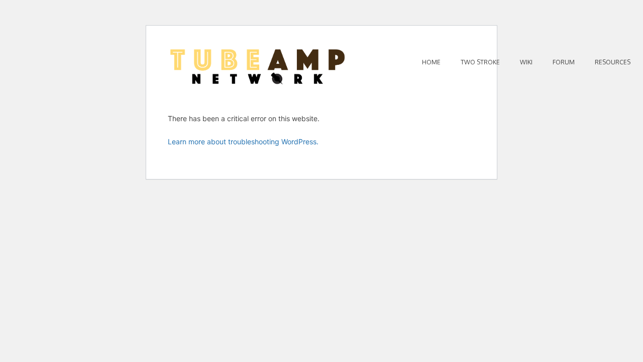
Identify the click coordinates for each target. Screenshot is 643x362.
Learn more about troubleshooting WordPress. (243, 141)
